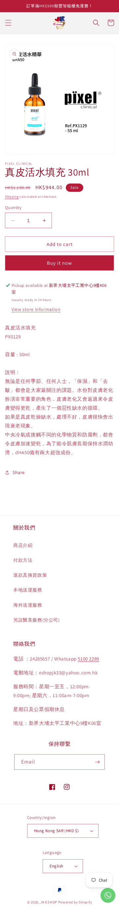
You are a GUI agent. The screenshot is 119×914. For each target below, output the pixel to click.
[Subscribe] (97, 762)
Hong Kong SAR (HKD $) (56, 830)
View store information (36, 309)
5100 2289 (88, 659)
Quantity (13, 207)
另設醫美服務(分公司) (36, 620)
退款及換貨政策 (30, 575)
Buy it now (59, 263)
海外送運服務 (27, 605)
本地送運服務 (27, 590)
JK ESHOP (48, 902)
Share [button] (19, 472)
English (56, 866)
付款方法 (22, 560)
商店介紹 (22, 545)
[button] (8, 23)
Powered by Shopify (75, 902)
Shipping (12, 196)
